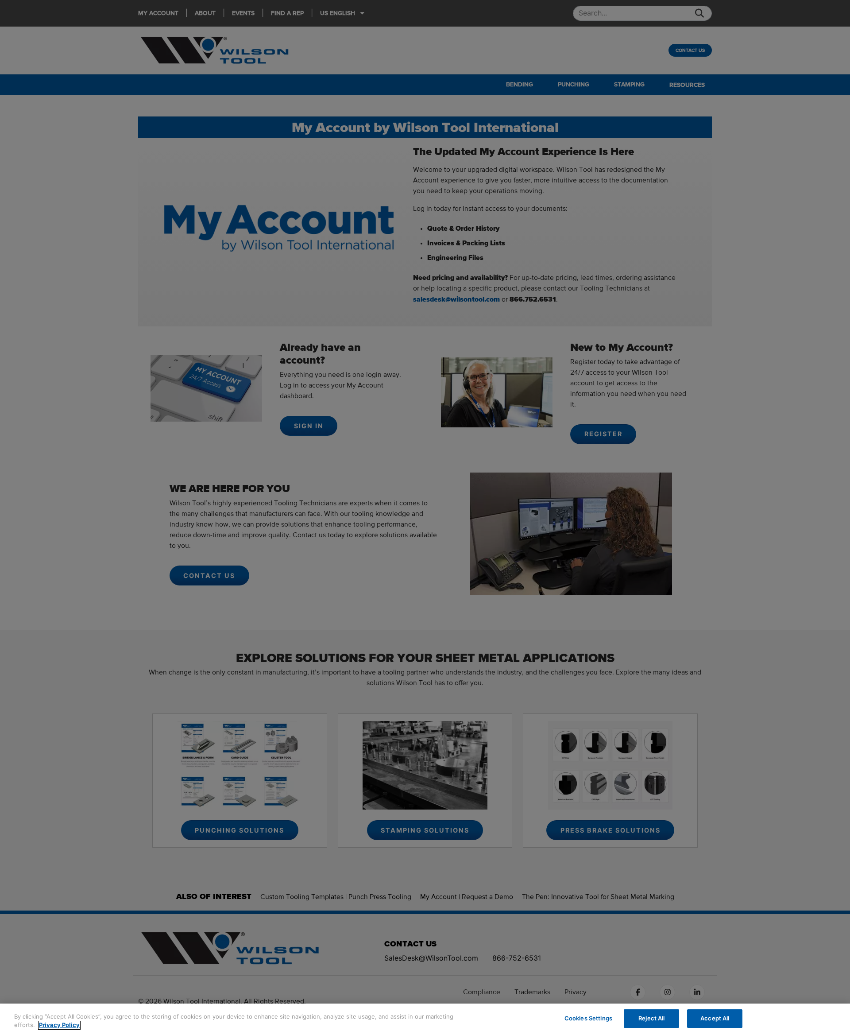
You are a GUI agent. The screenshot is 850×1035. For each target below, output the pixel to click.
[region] (425, 1019)
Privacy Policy (59, 1025)
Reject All (651, 1018)
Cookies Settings (588, 1018)
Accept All (714, 1018)
